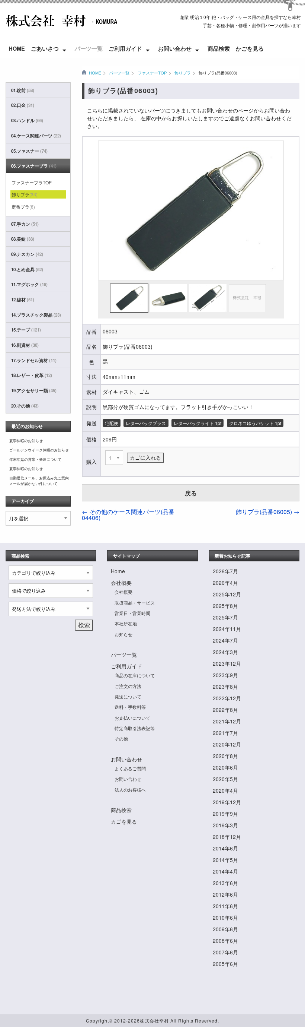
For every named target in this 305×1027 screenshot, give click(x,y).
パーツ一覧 (89, 48)
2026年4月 (225, 582)
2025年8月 (225, 605)
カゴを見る (124, 821)
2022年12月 (227, 698)
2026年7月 (225, 571)
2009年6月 (225, 929)
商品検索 (219, 48)
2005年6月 (225, 963)
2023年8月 (225, 686)
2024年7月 (225, 640)
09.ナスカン (27, 254)
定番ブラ (23, 206)
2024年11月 (227, 629)
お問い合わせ (175, 48)
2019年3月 (225, 825)
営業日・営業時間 (132, 613)
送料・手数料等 (130, 707)
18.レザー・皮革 (31, 375)
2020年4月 (225, 790)
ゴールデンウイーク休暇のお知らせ (39, 450)
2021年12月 (227, 721)
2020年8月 (225, 756)
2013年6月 (225, 883)
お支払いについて (132, 717)
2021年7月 (225, 732)
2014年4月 (225, 871)
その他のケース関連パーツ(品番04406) (128, 514)
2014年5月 (225, 859)
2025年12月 (227, 594)
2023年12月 (227, 663)
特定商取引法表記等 (135, 728)
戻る (191, 493)
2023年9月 (225, 675)
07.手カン (25, 224)
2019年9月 (225, 813)
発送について (128, 696)
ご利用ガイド (125, 48)
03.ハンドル (27, 120)
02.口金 (22, 105)
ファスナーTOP (152, 73)
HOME (95, 73)
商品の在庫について (135, 675)
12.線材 (22, 300)
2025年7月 (225, 617)
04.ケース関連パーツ (36, 136)
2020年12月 (227, 744)
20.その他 (25, 406)
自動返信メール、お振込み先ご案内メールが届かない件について (39, 480)
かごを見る (250, 48)
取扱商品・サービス (135, 602)
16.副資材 (25, 345)
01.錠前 (22, 90)
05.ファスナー (29, 151)
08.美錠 (22, 239)
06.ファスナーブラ (34, 166)
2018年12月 (227, 836)
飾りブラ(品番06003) (218, 73)
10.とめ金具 (27, 269)
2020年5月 (225, 779)
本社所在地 (126, 623)
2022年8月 (225, 709)
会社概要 (121, 582)
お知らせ (123, 634)
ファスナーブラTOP (32, 182)
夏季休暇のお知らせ (26, 440)
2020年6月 (225, 767)
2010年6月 (225, 917)
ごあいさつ (45, 48)
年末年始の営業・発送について (35, 459)
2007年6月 (225, 952)
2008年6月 (225, 940)
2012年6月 (225, 894)
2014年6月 (225, 848)
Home (17, 48)
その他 (121, 738)
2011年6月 (225, 906)
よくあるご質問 (130, 768)
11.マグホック (29, 284)
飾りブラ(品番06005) (267, 511)
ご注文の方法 (128, 686)
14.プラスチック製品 (36, 315)
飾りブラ (182, 73)
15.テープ (26, 330)
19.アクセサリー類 (34, 390)
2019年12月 (227, 802)
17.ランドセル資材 (34, 360)
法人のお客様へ (130, 789)
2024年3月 (225, 652)
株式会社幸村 (154, 1020)
